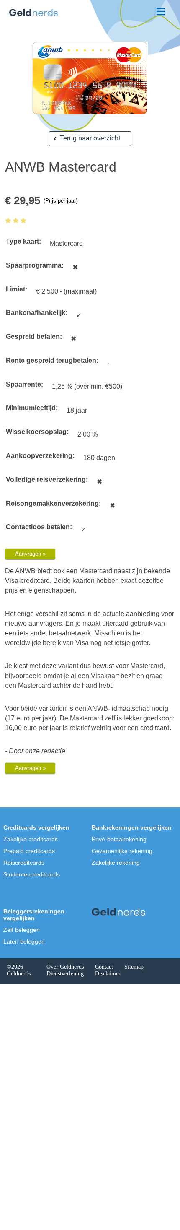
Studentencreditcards (31, 874)
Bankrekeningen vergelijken (132, 827)
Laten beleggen (24, 941)
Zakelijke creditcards (30, 839)
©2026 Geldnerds (19, 970)
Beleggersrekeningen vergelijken (33, 914)
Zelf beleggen (21, 929)
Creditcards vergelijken (36, 827)
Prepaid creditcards (29, 851)
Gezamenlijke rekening (122, 851)
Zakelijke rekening (116, 862)
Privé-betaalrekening (119, 839)
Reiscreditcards (23, 862)
